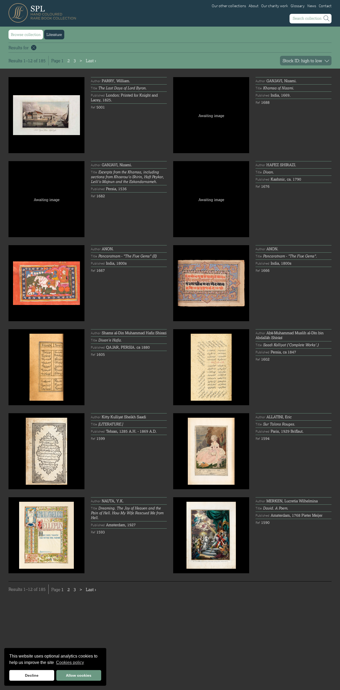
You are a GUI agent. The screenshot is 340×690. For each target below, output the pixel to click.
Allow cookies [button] (78, 675)
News (311, 6)
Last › (91, 60)
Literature (54, 34)
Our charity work (274, 6)
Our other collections (229, 6)
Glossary (298, 6)
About (253, 6)
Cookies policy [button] (70, 662)
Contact (325, 6)
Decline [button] (32, 675)
